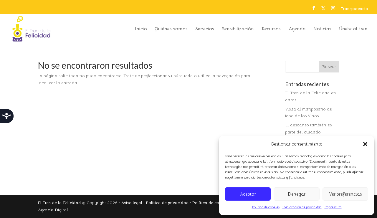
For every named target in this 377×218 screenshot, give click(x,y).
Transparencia (354, 8)
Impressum (333, 207)
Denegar (296, 194)
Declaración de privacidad (302, 207)
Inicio (141, 29)
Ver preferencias (345, 194)
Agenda (297, 29)
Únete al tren (353, 29)
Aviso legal (131, 202)
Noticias (322, 29)
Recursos (271, 29)
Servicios (204, 29)
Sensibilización (238, 29)
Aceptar (248, 194)
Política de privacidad (167, 202)
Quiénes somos (171, 29)
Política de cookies (266, 207)
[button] (365, 144)
